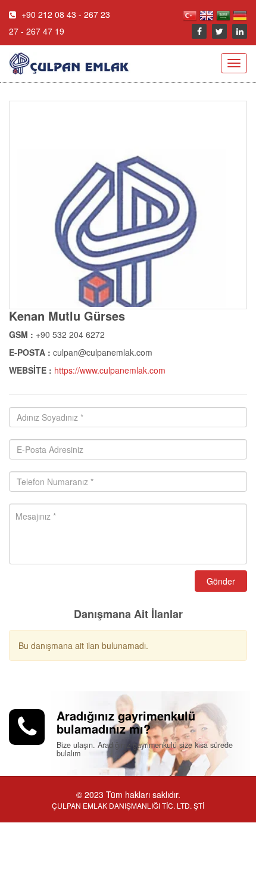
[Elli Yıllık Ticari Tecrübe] (69, 63)
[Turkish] (191, 14)
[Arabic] (224, 14)
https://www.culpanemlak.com (110, 370)
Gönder (221, 581)
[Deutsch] (240, 14)
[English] (207, 14)
